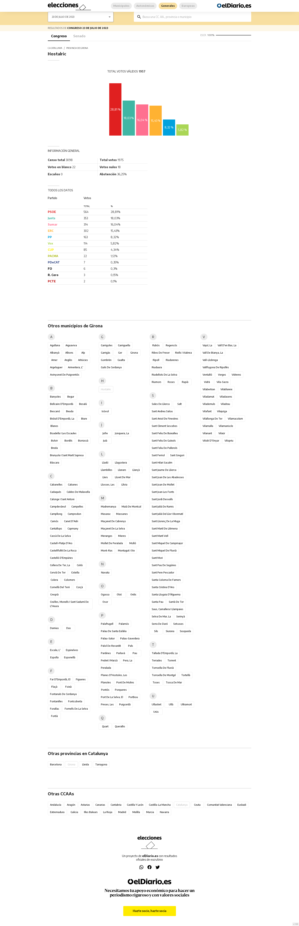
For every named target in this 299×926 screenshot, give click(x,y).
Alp (83, 352)
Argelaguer (56, 367)
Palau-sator (108, 638)
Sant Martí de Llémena (165, 528)
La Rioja (107, 812)
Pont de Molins (125, 682)
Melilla (136, 812)
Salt (179, 403)
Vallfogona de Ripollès (216, 367)
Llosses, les (108, 484)
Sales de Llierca (161, 403)
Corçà (79, 587)
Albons (69, 352)
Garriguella (124, 345)
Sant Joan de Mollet (163, 484)
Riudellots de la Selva (164, 374)
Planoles (106, 682)
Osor (105, 601)
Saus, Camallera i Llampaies (167, 609)
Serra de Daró (160, 623)
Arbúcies (83, 360)
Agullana (55, 345)
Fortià (54, 716)
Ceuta (197, 804)
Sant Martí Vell (160, 535)
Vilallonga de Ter (212, 418)
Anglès (68, 360)
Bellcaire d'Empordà (61, 403)
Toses (156, 682)
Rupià (185, 382)
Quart (105, 726)
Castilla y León (135, 804)
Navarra (164, 812)
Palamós (124, 623)
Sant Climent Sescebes (164, 425)
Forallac (54, 708)
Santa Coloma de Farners (166, 579)
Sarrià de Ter (176, 601)
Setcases (178, 623)
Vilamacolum (235, 418)
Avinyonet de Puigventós (64, 374)
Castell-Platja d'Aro (61, 543)
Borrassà (83, 440)
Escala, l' (55, 650)
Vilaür (221, 433)
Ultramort (186, 704)
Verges (222, 374)
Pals (130, 645)
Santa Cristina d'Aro (163, 587)
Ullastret (156, 704)
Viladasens (226, 396)
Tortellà (185, 675)
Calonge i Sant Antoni (62, 499)
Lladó (105, 462)
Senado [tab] (79, 36)
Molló (132, 543)
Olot (119, 594)
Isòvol (105, 411)
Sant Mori (157, 557)
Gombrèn (106, 360)
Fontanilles (56, 701)
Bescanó (55, 411)
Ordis (133, 594)
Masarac (106, 513)
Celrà (80, 565)
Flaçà (54, 686)
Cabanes (73, 484)
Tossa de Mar (174, 682)
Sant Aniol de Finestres (165, 418)
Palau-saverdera (130, 638)
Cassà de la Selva (60, 535)
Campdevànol (58, 506)
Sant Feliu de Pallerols (164, 447)
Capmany (73, 528)
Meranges (106, 535)
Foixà (68, 686)
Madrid (122, 812)
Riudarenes (172, 360)
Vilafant (207, 411)
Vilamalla (208, 425)
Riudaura (157, 367)
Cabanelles (56, 484)
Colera (54, 579)
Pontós (105, 689)
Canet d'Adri (71, 521)
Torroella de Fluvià (163, 667)
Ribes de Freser (161, 352)
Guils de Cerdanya (111, 367)
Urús (156, 711)
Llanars (122, 469)
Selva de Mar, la (161, 616)
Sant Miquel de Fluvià (164, 550)
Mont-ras (106, 550)
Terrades (157, 660)
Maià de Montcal (131, 506)
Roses (171, 382)
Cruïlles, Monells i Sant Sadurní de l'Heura (69, 604)
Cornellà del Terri (60, 587)
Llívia (124, 484)
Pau (135, 653)
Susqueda (185, 631)
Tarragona (101, 764)
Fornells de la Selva (76, 708)
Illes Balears (91, 812)
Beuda (69, 411)
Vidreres (236, 374)
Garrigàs (105, 352)
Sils (156, 631)
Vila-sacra (222, 382)
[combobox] (195, 16)
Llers (105, 477)
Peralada (106, 667)
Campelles (77, 506)
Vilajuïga (222, 411)
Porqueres (121, 689)
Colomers (69, 579)
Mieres (122, 535)
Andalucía (55, 804)
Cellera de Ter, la (60, 565)
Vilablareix (226, 389)
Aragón (71, 804)
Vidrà (207, 382)
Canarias (100, 804)
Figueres (81, 679)
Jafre (105, 433)
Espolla (54, 657)
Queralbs (120, 726)
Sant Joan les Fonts (163, 491)
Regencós (171, 345)
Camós (54, 521)
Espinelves (72, 650)
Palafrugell (107, 623)
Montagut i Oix (126, 550)
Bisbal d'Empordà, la (62, 418)
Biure (84, 418)
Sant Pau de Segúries (164, 565)
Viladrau (225, 403)
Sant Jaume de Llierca (164, 469)
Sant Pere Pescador (163, 572)
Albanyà (54, 352)
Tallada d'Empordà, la (165, 653)
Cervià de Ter (57, 572)
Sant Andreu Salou (162, 411)
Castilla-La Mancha (160, 804)
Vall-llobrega (210, 360)
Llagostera (121, 462)
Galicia (74, 812)
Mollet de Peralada (112, 543)
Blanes (54, 425)
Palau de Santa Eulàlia (114, 631)
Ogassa (105, 594)
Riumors (156, 382)
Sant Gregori (177, 455)
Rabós (156, 345)
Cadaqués (55, 491)
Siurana (170, 631)
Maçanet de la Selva (113, 528)
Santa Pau (157, 601)
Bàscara (54, 462)
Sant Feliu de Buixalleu (165, 433)
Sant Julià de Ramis (163, 506)
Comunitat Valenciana (219, 804)
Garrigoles (106, 345)
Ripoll (156, 360)
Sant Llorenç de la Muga (166, 521)
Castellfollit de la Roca (63, 550)
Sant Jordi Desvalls (162, 499)
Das (68, 628)
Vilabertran (209, 389)
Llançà (136, 469)
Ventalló (207, 374)
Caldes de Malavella (78, 491)
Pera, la (127, 660)
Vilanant (207, 433)
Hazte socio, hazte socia (149, 911)
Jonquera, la (122, 433)
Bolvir (54, 440)
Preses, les (107, 704)
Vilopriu (229, 440)
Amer (54, 360)
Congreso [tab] (59, 36)
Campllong (56, 513)
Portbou (133, 697)
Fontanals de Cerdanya (63, 694)
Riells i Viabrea (183, 352)
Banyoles (55, 396)
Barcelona (56, 764)
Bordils (68, 440)
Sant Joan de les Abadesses (168, 477)
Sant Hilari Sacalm (162, 462)
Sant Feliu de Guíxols (164, 440)
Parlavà (120, 653)
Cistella (75, 572)
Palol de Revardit (111, 645)
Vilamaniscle (226, 425)
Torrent (171, 660)
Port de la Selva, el (112, 697)
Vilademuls (209, 403)
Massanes (122, 513)
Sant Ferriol (158, 455)
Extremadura (57, 812)
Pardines (106, 653)
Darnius (54, 628)
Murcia (150, 812)
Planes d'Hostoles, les (114, 675)
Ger (120, 352)
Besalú (83, 403)
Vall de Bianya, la (213, 352)
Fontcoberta (75, 701)
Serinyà (180, 616)
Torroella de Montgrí (164, 675)
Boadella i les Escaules (63, 433)
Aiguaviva (71, 345)
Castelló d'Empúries (61, 557)
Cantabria (116, 804)
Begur (70, 396)
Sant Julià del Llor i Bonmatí (167, 513)
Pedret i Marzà (109, 660)
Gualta (121, 360)
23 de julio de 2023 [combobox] (63, 16)
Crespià (54, 594)
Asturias (85, 804)
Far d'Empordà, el (60, 679)
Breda (54, 447)
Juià (105, 440)
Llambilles (106, 469)
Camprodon (74, 513)
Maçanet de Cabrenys (113, 521)
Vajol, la (207, 345)
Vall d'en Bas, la (227, 345)
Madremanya (108, 506)
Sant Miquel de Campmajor (167, 543)
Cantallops (56, 528)
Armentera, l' (75, 367)
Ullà (171, 704)
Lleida (85, 764)
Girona (134, 352)
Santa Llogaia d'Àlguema (166, 594)
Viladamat (208, 396)
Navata (105, 572)
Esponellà (69, 657)
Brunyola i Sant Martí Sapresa (67, 455)
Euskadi (241, 804)
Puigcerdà (125, 704)
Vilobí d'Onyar (211, 440)
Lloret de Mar (122, 477)
